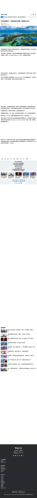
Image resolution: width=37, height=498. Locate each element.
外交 (11, 158)
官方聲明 (2, 486)
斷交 (23, 158)
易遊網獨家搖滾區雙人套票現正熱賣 (18, 169)
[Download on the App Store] (15, 492)
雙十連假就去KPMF (18, 168)
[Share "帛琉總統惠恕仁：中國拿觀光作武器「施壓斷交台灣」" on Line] (33, 14)
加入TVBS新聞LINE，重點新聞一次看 (18, 181)
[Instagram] (19, 456)
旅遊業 (27, 158)
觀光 (8, 158)
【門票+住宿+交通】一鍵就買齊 (18, 170)
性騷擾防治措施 (3, 468)
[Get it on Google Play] (22, 492)
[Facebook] (14, 456)
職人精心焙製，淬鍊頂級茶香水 (18, 164)
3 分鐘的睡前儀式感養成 (18, 165)
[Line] (16, 456)
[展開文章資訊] (35, 24)
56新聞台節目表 (3, 462)
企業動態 (2, 477)
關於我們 (2, 460)
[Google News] (23, 456)
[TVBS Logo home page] (4, 14)
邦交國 (17, 158)
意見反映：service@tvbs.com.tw (18, 451)
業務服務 (2, 485)
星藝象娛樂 (2, 481)
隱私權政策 (2, 467)
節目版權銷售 (3, 482)
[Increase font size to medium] (31, 14)
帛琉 (14, 158)
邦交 (20, 158)
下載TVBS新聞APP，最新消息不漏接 (18, 180)
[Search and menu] (35, 14)
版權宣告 (2, 471)
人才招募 (2, 478)
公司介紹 (2, 476)
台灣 (5, 158)
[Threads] (17, 456)
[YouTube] (21, 456)
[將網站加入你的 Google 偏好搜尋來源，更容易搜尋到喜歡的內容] (18, 183)
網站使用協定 (3, 469)
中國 (2, 158)
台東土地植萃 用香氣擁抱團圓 (18, 163)
